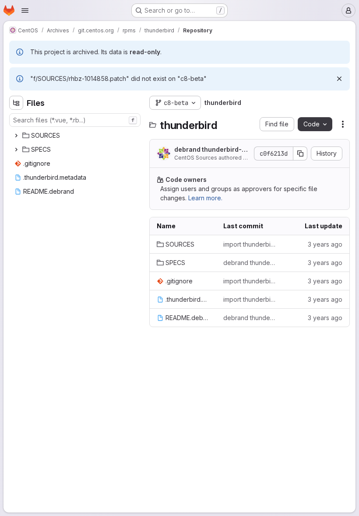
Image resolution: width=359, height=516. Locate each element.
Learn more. (205, 198)
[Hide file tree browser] (16, 103)
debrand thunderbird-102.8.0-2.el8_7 (211, 150)
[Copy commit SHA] (300, 153)
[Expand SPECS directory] (16, 149)
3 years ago (325, 244)
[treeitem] (76, 136)
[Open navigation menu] (25, 10)
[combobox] (75, 120)
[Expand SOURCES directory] (16, 135)
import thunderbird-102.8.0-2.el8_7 (249, 244)
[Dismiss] (339, 78)
